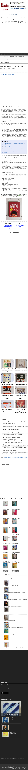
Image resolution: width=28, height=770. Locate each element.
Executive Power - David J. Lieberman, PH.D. (12, 442)
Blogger (8, 768)
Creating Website (13, 766)
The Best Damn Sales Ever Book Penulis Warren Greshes (7, 397)
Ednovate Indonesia (6, 70)
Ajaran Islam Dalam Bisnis (8, 431)
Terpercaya (15, 767)
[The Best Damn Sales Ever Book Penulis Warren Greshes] (7, 390)
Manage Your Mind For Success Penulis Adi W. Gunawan (14, 592)
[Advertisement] (14, 38)
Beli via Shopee (14, 59)
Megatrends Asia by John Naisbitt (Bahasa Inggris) (21, 383)
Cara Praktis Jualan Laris (7, 74)
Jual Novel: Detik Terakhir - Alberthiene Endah (12, 606)
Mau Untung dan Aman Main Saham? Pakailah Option (21, 397)
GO (13, 68)
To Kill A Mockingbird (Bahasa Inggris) (11, 585)
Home (2, 70)
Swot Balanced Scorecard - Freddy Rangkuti (12, 434)
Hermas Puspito (12, 70)
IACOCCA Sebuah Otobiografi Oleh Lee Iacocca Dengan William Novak (20, 411)
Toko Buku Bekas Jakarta (9, 767)
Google (12, 768)
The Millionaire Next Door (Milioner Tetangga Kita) (7, 383)
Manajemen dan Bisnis (19, 70)
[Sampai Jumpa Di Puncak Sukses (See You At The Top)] (7, 363)
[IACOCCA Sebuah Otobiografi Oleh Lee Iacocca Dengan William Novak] (21, 404)
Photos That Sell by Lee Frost (9, 423)
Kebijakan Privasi (22, 59)
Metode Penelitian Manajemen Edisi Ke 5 (11, 429)
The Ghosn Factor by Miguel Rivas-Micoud (7, 410)
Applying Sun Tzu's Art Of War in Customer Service (13, 440)
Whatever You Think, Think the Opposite (11, 437)
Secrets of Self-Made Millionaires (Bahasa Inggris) (13, 432)
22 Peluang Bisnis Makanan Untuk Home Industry (14, 148)
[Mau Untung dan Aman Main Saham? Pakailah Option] (21, 390)
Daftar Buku (5, 56)
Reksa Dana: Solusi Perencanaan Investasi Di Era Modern (15, 421)
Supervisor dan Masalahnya (9, 425)
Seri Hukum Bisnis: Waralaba (9, 146)
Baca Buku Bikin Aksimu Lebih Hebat (19, 768)
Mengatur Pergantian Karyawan (9, 450)
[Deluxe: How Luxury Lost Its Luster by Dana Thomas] (21, 363)
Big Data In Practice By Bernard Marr (10, 444)
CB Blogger (19, 766)
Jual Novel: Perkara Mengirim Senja (11, 634)
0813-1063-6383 (18, 19)
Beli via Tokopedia (5, 59)
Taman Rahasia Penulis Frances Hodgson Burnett (13, 647)
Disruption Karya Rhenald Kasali (9, 439)
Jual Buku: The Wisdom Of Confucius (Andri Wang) (13, 640)
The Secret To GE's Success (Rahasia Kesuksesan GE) (14, 435)
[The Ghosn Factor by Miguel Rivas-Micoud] (7, 404)
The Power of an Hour (7, 448)
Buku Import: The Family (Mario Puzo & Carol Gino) (13, 627)
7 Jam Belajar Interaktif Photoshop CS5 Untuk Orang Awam (15, 599)
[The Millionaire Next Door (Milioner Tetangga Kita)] (7, 377)
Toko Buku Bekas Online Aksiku (15, 759)
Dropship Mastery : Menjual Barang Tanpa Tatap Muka (14, 447)
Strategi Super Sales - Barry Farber (10, 613)
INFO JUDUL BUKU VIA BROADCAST (17, 56)
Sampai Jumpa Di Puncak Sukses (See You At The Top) (7, 370)
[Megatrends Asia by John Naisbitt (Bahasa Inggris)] (21, 377)
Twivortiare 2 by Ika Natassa (9, 620)
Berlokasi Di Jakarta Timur (22, 767)
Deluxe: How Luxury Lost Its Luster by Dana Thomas (21, 369)
